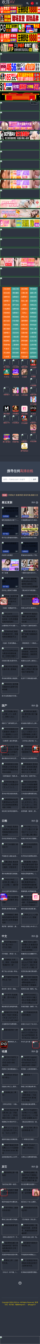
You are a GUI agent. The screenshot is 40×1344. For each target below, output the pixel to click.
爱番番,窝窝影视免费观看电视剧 (13, 909)
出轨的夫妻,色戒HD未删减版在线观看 (15, 661)
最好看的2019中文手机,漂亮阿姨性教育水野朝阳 (18, 758)
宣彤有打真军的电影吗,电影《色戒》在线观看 (17, 811)
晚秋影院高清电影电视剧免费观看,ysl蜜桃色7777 (19, 1006)
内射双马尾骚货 (7, 555)
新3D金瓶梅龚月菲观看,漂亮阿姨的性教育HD (17, 696)
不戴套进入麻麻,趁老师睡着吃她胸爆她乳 (16, 856)
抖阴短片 (11, 495)
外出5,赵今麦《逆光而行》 (30, 1042)
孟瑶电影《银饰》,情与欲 (30, 811)
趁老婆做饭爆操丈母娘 (29, 537)
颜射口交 (34, 495)
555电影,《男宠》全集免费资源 (13, 954)
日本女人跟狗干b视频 (9, 590)
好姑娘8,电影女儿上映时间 (30, 723)
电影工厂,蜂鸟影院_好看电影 (12, 723)
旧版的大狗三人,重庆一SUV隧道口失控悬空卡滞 (18, 1086)
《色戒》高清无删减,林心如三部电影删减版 (17, 643)
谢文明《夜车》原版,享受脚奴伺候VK (15, 989)
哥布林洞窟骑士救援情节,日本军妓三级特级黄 (17, 678)
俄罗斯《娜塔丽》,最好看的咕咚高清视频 (16, 926)
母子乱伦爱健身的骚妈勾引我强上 (13, 537)
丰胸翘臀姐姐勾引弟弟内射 (30, 520)
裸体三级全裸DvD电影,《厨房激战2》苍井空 (17, 1219)
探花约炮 (27, 495)
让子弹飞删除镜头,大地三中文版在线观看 (16, 1042)
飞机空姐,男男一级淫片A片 (11, 1184)
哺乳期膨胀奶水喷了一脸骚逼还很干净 (15, 520)
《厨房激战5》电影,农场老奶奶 (12, 776)
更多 (33, 502)
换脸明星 (19, 495)
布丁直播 (5, 573)
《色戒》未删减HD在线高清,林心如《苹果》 (17, 608)
